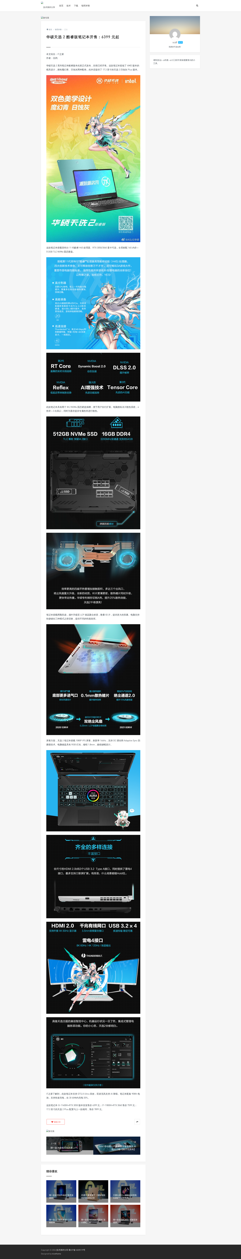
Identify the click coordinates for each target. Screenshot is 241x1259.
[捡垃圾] (45, 17)
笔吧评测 (85, 5)
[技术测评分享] (48, 5)
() (57, 1122)
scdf (175, 42)
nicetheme (56, 1253)
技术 (69, 5)
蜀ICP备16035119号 (76, 1250)
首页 (61, 5)
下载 (76, 5)
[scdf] (175, 34)
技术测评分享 (62, 1250)
